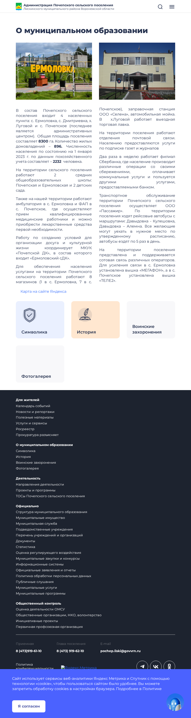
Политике (152, 689)
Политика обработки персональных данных (53, 576)
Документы (25, 541)
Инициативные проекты (37, 621)
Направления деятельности (40, 484)
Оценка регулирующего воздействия (48, 553)
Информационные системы (40, 564)
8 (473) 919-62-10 (70, 651)
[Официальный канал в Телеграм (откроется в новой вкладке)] (142, 666)
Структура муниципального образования (51, 512)
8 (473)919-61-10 (29, 651)
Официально (27, 506)
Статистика (25, 547)
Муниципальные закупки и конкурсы (48, 558)
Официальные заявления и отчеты (46, 570)
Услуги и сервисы (31, 423)
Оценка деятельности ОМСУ (40, 609)
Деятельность (28, 478)
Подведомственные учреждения (44, 529)
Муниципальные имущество (40, 518)
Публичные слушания (35, 582)
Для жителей (27, 400)
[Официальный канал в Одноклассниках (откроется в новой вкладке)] (169, 666)
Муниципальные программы (40, 593)
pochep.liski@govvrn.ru (120, 651)
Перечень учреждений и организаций (49, 535)
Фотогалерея (27, 468)
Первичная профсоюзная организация (49, 627)
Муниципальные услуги (36, 587)
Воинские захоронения (36, 462)
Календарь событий (33, 406)
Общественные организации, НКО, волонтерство (59, 615)
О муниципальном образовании (44, 445)
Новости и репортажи (35, 412)
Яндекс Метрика (110, 678)
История (23, 457)
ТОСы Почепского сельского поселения (50, 496)
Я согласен (29, 706)
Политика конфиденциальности (35, 666)
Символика (25, 451)
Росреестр (25, 429)
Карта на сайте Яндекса (43, 291)
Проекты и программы (35, 490)
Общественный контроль (38, 604)
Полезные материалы (35, 417)
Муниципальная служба (36, 523)
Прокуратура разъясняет (37, 435)
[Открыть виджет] (175, 702)
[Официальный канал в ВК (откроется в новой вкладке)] (156, 666)
